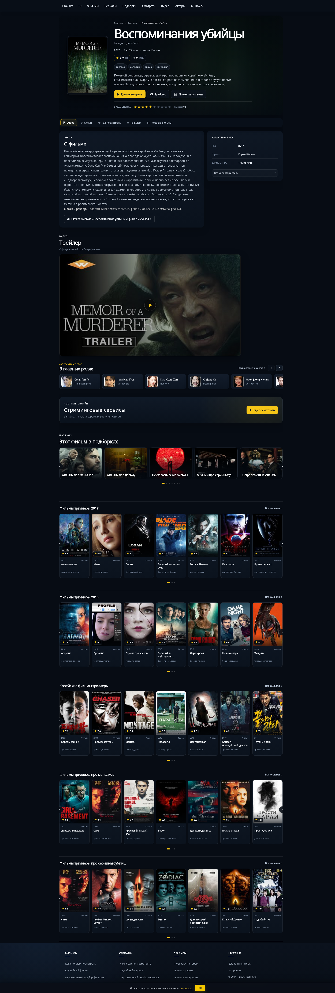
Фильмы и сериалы (186, 977)
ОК (200, 988)
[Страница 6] (177, 483)
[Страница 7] (179, 483)
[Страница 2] (166, 483)
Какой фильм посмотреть (80, 963)
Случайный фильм (76, 970)
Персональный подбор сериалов (139, 977)
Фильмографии (183, 970)
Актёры (180, 6)
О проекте (235, 970)
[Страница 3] (169, 483)
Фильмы (93, 6)
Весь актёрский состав (251, 367)
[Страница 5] (174, 483)
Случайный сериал (131, 970)
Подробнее (186, 988)
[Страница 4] (172, 483)
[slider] (152, 107)
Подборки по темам (186, 963)
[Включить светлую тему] (80, 6)
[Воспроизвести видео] (150, 305)
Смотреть (148, 6)
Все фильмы (272, 508)
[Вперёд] (279, 368)
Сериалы (111, 6)
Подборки (129, 6)
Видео (165, 6)
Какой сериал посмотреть (135, 963)
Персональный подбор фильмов (84, 977)
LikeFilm (67, 6)
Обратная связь (241, 963)
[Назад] (271, 368)
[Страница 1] (163, 483)
